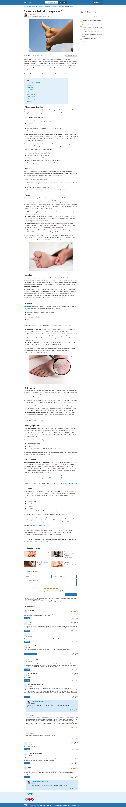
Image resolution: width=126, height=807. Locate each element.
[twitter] (26, 799)
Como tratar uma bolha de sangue (90, 32)
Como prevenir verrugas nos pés (40, 525)
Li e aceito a (33, 594)
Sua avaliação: (42, 591)
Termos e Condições (57, 805)
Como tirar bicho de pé (43, 552)
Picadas (30, 87)
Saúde (29, 6)
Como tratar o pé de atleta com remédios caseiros (57, 74)
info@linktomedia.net (62, 602)
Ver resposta (27, 654)
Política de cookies (75, 805)
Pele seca (31, 85)
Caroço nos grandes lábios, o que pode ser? (91, 21)
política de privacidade (35, 594)
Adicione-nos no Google (72, 55)
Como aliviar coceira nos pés (42, 563)
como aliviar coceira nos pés (69, 483)
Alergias (30, 90)
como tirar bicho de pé (37, 420)
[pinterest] (32, 799)
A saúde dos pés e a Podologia (44, 6)
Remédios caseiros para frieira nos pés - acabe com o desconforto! (70, 555)
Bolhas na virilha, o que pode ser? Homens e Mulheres (90, 17)
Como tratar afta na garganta (89, 39)
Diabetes (30, 101)
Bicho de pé (31, 94)
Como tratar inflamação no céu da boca (91, 25)
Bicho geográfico (33, 96)
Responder (27, 618)
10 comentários (48, 14)
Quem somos (42, 805)
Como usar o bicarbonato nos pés (70, 563)
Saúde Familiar (34, 6)
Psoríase (30, 92)
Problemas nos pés (54, 6)
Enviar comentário (70, 595)
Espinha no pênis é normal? (88, 41)
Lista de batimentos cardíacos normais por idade (92, 35)
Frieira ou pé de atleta (34, 83)
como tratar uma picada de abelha (53, 240)
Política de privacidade (66, 805)
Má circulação (32, 99)
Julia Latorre (32, 16)
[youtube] (29, 799)
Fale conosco (49, 805)
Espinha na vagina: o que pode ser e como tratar (92, 28)
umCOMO (26, 6)
